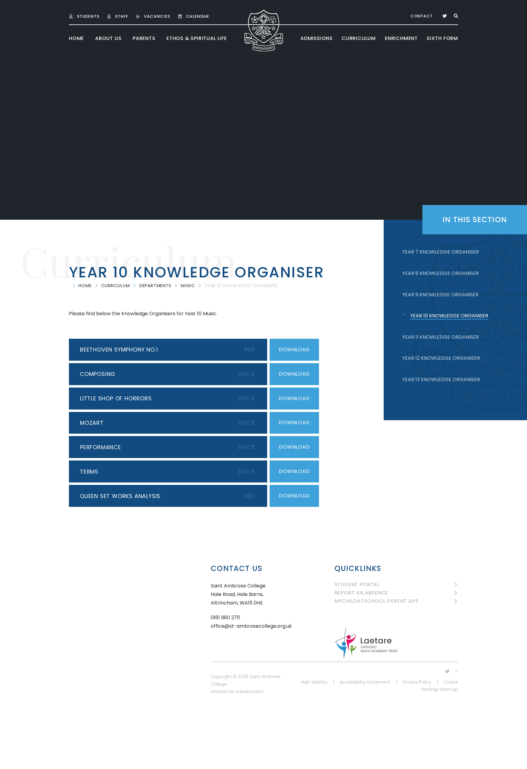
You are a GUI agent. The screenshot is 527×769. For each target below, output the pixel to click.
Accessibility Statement (365, 682)
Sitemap (449, 689)
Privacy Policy (417, 682)
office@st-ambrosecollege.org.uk (251, 626)
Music (188, 286)
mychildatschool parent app (377, 601)
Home (84, 286)
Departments (155, 286)
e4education (250, 691)
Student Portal (357, 584)
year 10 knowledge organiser (241, 286)
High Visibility (314, 682)
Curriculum (115, 286)
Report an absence (362, 593)
